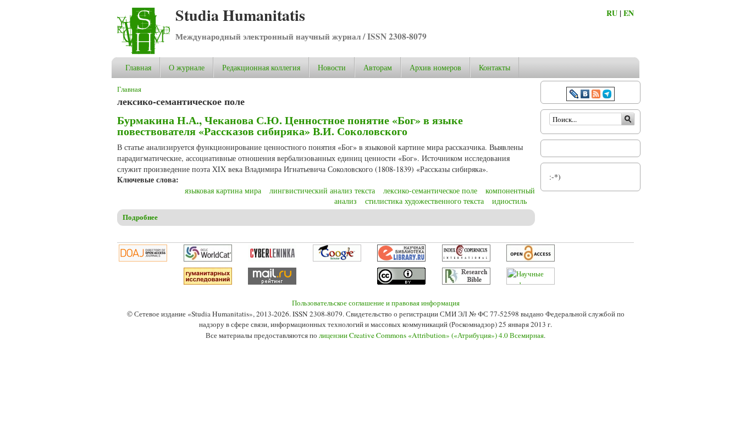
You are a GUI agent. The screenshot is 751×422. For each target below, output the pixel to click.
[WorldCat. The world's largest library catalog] (208, 259)
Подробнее (140, 217)
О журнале (187, 67)
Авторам (377, 67)
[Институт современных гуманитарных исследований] (208, 282)
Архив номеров (435, 67)
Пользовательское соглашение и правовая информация (376, 303)
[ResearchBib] (466, 282)
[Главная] (143, 51)
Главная (138, 67)
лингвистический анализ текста (322, 190)
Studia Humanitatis (240, 15)
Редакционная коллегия (261, 67)
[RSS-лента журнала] (596, 95)
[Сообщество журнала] (575, 95)
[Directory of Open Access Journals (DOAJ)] (143, 259)
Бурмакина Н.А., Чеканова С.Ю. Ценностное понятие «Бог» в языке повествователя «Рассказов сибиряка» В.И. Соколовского (290, 125)
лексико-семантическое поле (430, 190)
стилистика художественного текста (424, 201)
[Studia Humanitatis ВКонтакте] (585, 95)
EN (628, 13)
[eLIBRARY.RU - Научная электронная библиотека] (401, 259)
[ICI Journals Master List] (466, 259)
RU (611, 13)
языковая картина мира (223, 190)
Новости (332, 67)
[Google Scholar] (337, 259)
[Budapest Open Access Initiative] (530, 259)
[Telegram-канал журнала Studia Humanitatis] (607, 95)
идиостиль (509, 201)
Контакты (494, 67)
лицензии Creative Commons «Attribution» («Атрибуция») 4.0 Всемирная (431, 335)
